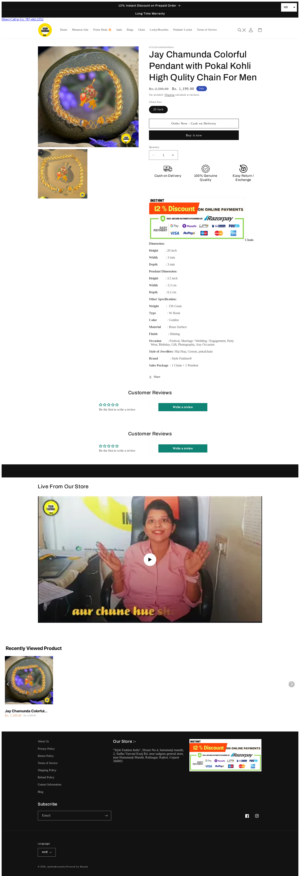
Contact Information (49, 784)
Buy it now (194, 135)
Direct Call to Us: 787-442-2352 (22, 19)
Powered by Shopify (77, 866)
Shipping (169, 94)
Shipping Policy (47, 770)
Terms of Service (48, 763)
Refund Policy (46, 777)
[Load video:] (150, 559)
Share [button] (157, 376)
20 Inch (158, 109)
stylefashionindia (56, 866)
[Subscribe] (106, 815)
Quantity (154, 147)
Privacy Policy (46, 748)
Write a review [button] (183, 407)
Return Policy (46, 755)
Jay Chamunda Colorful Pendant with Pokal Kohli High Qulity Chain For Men (27, 711)
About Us (43, 741)
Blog (40, 791)
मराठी (45, 852)
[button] (242, 30)
